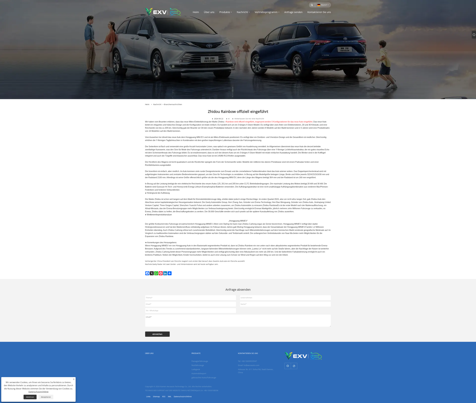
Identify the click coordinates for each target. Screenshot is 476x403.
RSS (163, 396)
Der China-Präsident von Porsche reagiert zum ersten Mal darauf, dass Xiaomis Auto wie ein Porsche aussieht (199, 261)
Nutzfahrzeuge (198, 365)
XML (169, 396)
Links (148, 396)
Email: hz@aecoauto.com (248, 365)
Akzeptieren (46, 397)
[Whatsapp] (294, 366)
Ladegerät (196, 369)
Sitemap (156, 396)
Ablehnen (30, 397)
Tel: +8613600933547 (247, 361)
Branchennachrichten (173, 104)
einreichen (157, 334)
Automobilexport (199, 373)
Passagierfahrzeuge (200, 361)
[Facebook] (287, 366)
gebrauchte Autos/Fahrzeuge (204, 377)
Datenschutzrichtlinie (183, 396)
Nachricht (157, 104)
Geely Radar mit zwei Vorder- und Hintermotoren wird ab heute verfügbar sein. (185, 264)
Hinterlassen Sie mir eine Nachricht (249, 118)
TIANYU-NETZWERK (189, 390)
